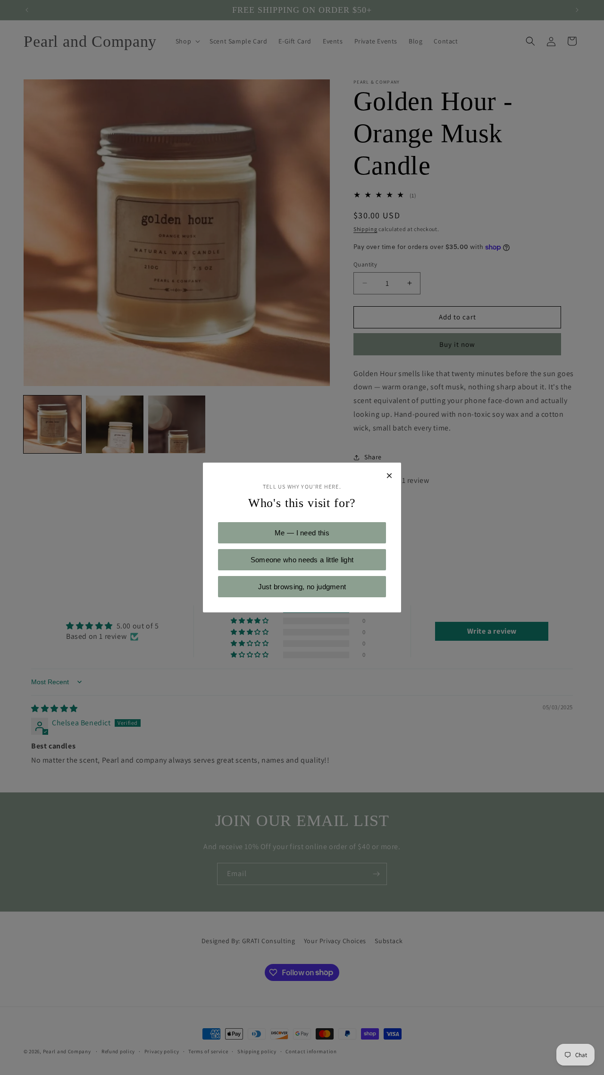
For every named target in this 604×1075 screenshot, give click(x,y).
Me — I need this (302, 533)
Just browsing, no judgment (302, 587)
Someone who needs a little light (302, 560)
